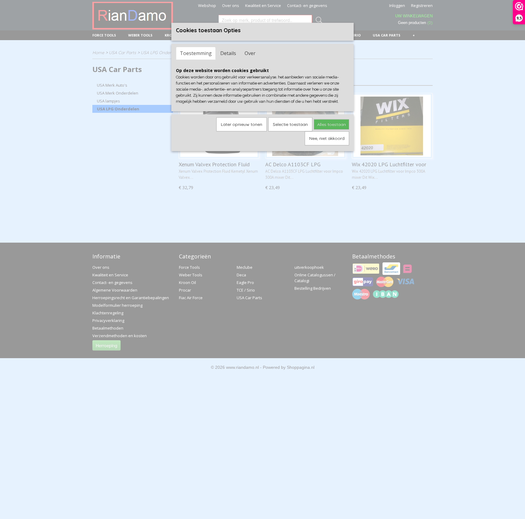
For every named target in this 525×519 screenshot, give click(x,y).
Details (228, 53)
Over (250, 53)
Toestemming (196, 53)
